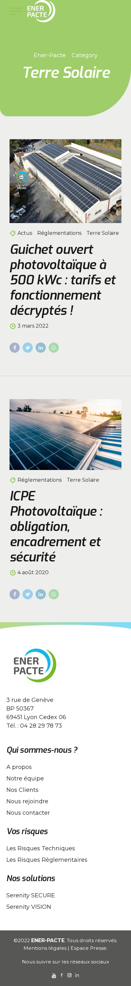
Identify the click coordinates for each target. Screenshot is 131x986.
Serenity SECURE (30, 895)
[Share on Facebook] (15, 348)
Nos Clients (22, 789)
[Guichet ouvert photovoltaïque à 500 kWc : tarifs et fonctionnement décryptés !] (65, 181)
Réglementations (59, 233)
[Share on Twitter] (28, 348)
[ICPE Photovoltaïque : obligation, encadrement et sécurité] (65, 434)
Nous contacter (28, 812)
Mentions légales (45, 948)
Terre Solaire (102, 233)
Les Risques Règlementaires (46, 859)
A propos (19, 767)
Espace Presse (89, 948)
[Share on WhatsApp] (54, 348)
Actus (24, 233)
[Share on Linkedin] (41, 348)
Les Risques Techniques (40, 848)
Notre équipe (25, 778)
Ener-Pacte (50, 55)
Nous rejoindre (27, 801)
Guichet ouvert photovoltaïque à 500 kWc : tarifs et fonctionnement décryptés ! (62, 280)
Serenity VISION (28, 906)
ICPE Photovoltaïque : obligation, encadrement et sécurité (56, 527)
